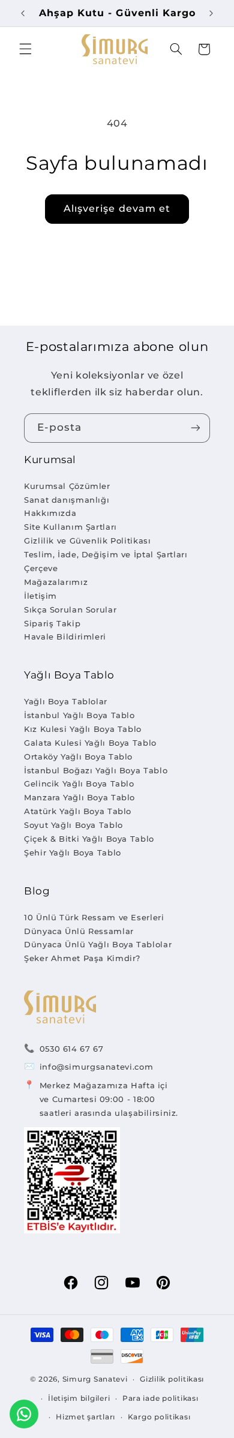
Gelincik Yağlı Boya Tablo (79, 783)
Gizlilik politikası (172, 1379)
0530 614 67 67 (72, 1048)
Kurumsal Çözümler (67, 486)
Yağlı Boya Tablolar (65, 701)
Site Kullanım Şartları (70, 527)
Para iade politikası (160, 1398)
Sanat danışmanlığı (66, 500)
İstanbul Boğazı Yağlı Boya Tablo (95, 770)
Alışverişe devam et (117, 208)
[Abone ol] (195, 428)
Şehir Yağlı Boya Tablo (72, 852)
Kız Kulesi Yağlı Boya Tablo (83, 729)
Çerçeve (41, 568)
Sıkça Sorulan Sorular (70, 609)
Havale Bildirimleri (65, 636)
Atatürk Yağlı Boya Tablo (77, 811)
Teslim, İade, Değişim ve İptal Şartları (106, 554)
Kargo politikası (159, 1417)
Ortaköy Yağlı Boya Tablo (78, 756)
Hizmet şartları (85, 1417)
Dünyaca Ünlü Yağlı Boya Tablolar (98, 944)
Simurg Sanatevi (95, 1379)
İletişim (40, 596)
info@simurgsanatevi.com (97, 1066)
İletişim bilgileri (79, 1398)
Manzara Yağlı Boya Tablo (79, 797)
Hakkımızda (50, 513)
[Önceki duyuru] (23, 13)
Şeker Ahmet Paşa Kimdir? (82, 958)
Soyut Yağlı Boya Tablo (73, 825)
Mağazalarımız (56, 582)
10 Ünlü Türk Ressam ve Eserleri (94, 917)
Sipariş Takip (52, 623)
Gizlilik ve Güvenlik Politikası (87, 540)
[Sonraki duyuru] (211, 13)
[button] (25, 49)
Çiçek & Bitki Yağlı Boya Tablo (89, 838)
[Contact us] (24, 1414)
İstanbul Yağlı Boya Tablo (79, 715)
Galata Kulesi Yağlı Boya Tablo (90, 742)
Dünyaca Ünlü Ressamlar (79, 931)
